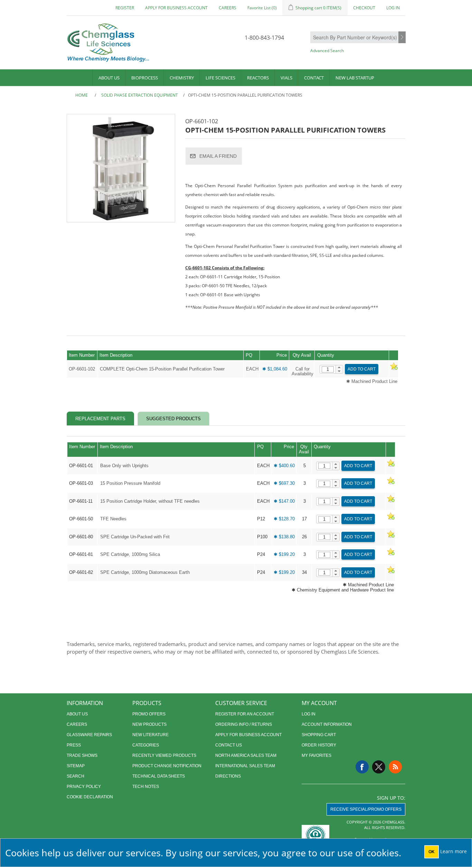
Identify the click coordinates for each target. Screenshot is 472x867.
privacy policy (84, 786)
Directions (228, 776)
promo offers (149, 714)
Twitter (378, 766)
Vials (286, 78)
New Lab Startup (355, 78)
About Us (109, 78)
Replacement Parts (100, 418)
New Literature (150, 734)
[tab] (100, 419)
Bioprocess (144, 78)
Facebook (362, 766)
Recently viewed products (164, 755)
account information (327, 724)
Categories (145, 745)
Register (124, 8)
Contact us (228, 745)
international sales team (245, 765)
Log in (393, 8)
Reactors (258, 78)
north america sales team (245, 755)
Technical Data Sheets (158, 776)
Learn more (453, 851)
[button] (339, 367)
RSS (395, 766)
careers (227, 8)
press (74, 745)
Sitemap (76, 765)
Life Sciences (220, 78)
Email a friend (218, 156)
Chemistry (182, 78)
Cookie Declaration (90, 796)
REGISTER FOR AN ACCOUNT (244, 714)
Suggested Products (173, 418)
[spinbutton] (328, 369)
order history (319, 745)
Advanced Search (327, 51)
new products (149, 724)
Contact (314, 78)
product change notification (166, 765)
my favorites (316, 755)
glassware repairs (89, 734)
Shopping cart (319, 734)
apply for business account (176, 8)
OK (431, 851)
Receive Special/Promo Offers (366, 809)
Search (402, 37)
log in (308, 714)
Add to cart (362, 369)
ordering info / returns (243, 724)
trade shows (82, 755)
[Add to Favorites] (393, 369)
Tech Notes (145, 786)
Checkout (364, 8)
